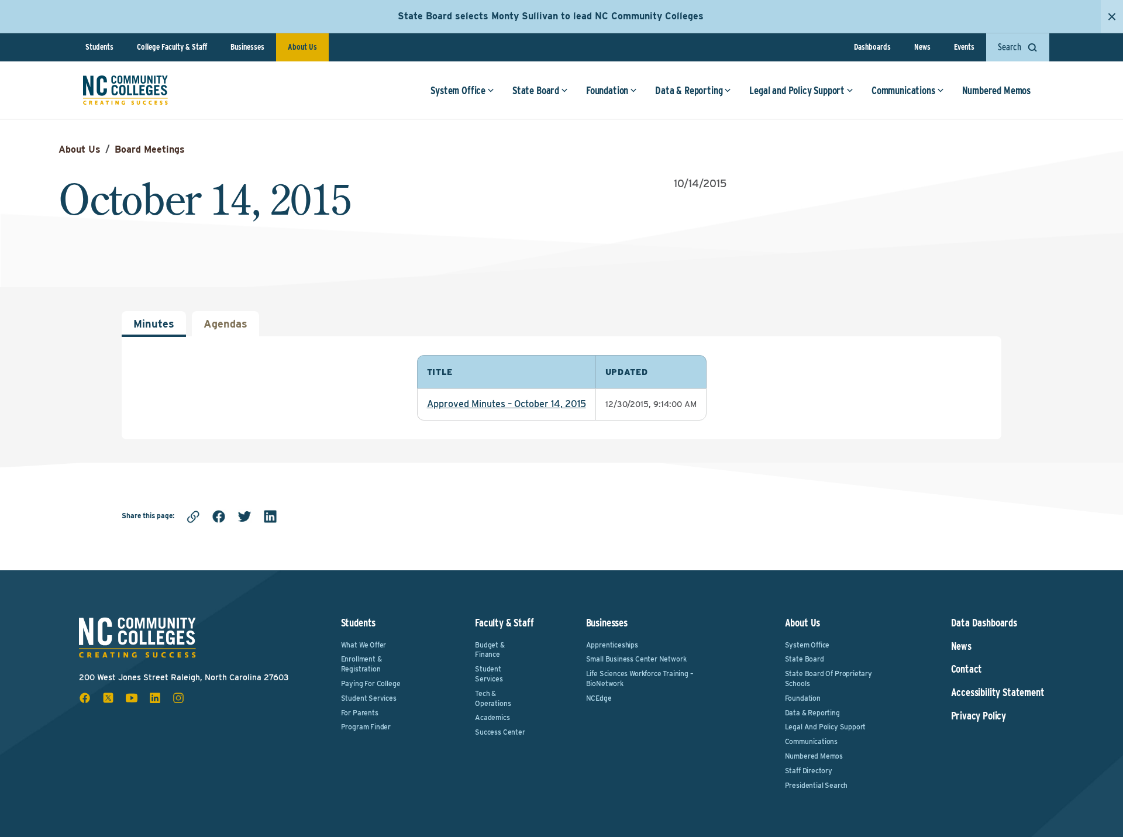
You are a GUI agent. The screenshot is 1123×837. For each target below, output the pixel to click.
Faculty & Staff (504, 622)
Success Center (500, 732)
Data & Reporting (688, 90)
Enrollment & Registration (361, 664)
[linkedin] (270, 516)
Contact (967, 669)
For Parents (359, 712)
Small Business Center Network (636, 659)
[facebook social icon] (85, 698)
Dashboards (872, 46)
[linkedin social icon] (155, 698)
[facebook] (219, 516)
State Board (535, 90)
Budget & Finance (490, 649)
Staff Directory (808, 770)
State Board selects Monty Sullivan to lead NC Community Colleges (551, 16)
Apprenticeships (612, 644)
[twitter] (244, 516)
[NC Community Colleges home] (125, 90)
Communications (903, 90)
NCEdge (599, 698)
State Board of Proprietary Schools (828, 678)
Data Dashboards (984, 623)
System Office (457, 90)
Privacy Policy (978, 716)
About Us (302, 46)
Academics (492, 717)
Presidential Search (816, 785)
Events (964, 46)
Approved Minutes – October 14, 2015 (506, 403)
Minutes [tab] (153, 324)
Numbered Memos (996, 90)
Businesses (247, 46)
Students (99, 46)
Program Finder (366, 726)
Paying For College (371, 683)
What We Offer (364, 644)
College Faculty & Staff (172, 46)
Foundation (607, 90)
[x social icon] (108, 698)
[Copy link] (193, 516)
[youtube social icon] (131, 698)
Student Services (369, 698)
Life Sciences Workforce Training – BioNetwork (640, 678)
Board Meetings (150, 149)
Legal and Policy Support (797, 90)
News (922, 46)
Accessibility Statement (998, 692)
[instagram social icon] (178, 698)
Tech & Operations (493, 698)
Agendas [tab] (225, 324)
